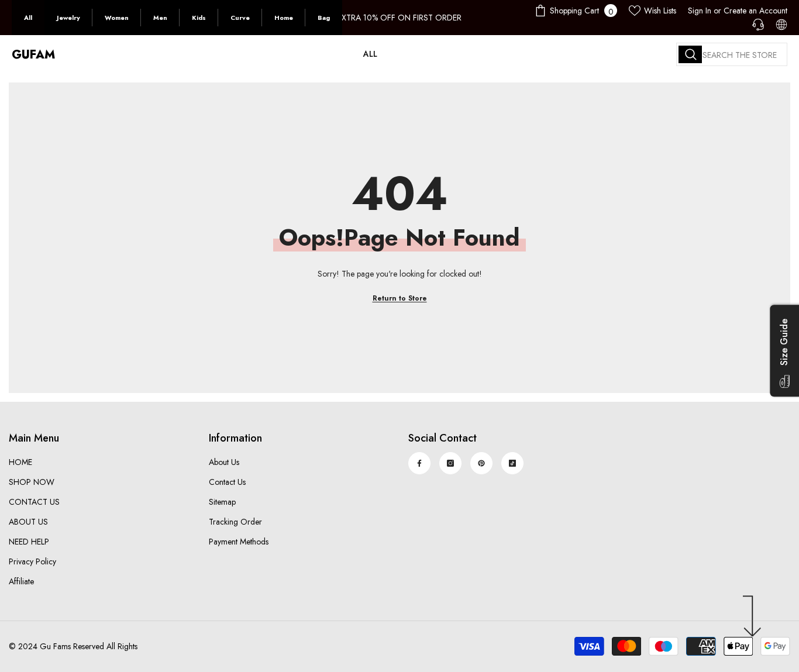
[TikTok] (512, 463)
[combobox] (731, 54)
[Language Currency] (781, 24)
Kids (199, 17)
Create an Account (755, 10)
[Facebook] (419, 463)
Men (160, 17)
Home (283, 17)
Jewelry (68, 17)
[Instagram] (450, 463)
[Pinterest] (481, 463)
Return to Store (400, 298)
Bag (324, 17)
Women (117, 17)
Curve (240, 17)
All (28, 17)
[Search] (731, 54)
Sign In (699, 10)
